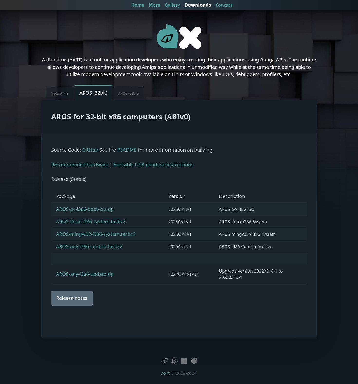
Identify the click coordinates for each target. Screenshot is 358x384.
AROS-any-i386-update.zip (85, 274)
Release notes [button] (71, 298)
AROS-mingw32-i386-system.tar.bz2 (95, 234)
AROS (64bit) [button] (128, 93)
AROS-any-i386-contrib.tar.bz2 (89, 246)
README (127, 150)
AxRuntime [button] (59, 93)
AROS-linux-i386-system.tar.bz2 (90, 221)
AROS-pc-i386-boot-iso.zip (85, 209)
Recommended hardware (79, 164)
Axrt (165, 373)
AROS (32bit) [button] (93, 92)
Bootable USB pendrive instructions (153, 164)
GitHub (90, 150)
